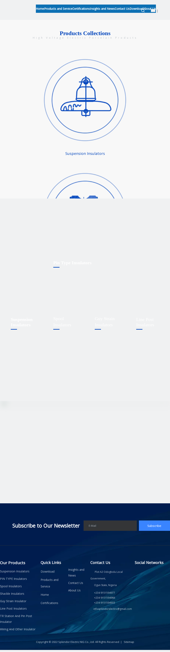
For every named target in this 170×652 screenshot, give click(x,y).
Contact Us (75, 583)
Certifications (49, 603)
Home (45, 595)
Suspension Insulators (85, 153)
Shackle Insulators (12, 594)
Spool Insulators (11, 586)
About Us (74, 590)
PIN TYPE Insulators (13, 579)
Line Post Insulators (13, 608)
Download (48, 571)
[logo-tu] (27, 6)
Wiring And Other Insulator (17, 629)
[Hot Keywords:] (143, 10)
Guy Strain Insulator (13, 601)
